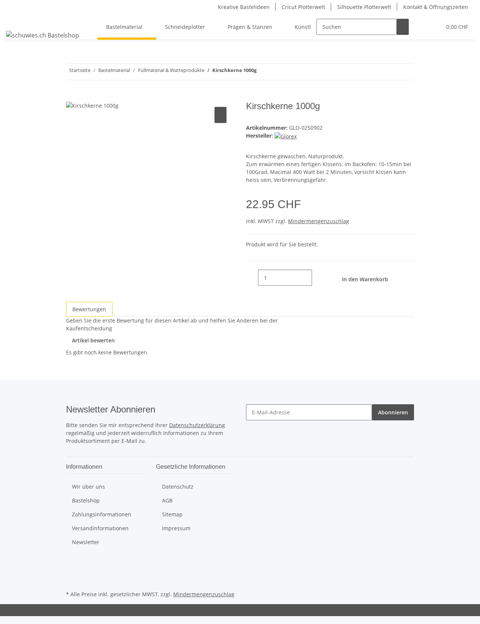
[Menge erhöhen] (318, 278)
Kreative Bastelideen (244, 6)
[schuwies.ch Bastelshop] (42, 35)
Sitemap (172, 514)
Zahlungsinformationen (101, 514)
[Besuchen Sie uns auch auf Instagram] (72, 580)
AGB (167, 500)
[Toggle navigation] (15, 20)
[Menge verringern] (252, 278)
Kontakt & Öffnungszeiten (435, 6)
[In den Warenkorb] (72, 97)
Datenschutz (178, 486)
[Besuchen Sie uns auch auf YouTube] (72, 571)
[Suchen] (403, 27)
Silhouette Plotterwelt (364, 6)
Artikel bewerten (93, 340)
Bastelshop (86, 500)
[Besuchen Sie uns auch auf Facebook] (72, 562)
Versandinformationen (100, 528)
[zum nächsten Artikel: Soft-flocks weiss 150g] (262, 72)
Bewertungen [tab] (89, 309)
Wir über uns (88, 486)
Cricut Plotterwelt (303, 6)
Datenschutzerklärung (197, 425)
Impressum (176, 528)
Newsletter (85, 542)
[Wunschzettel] (433, 27)
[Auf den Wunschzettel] (220, 115)
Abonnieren (393, 412)
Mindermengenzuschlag (318, 221)
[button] (421, 27)
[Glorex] (285, 135)
